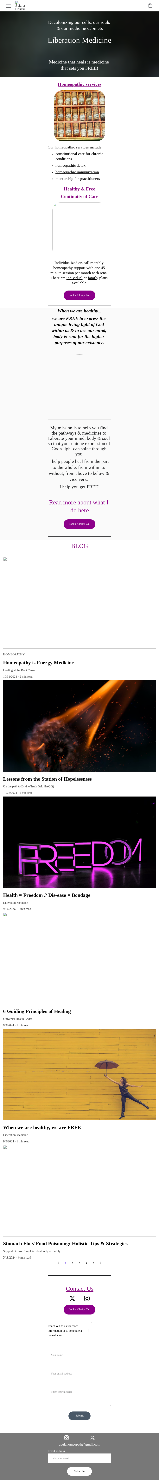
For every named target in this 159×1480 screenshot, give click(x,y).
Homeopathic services (79, 84)
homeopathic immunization (77, 172)
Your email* (55, 1366)
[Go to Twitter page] (72, 1298)
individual (75, 278)
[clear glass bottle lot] (79, 115)
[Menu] (8, 6)
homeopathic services (72, 147)
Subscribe (79, 1471)
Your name (54, 1347)
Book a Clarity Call (80, 295)
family (93, 278)
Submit (79, 1415)
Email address (56, 1451)
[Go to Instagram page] (87, 1298)
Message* (54, 1385)
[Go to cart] (150, 6)
